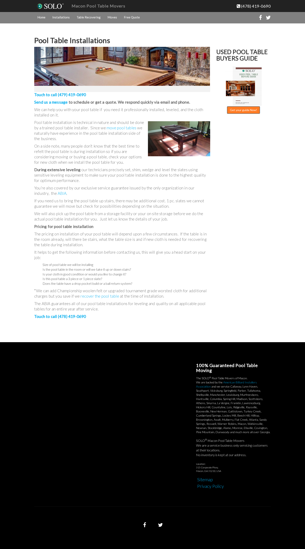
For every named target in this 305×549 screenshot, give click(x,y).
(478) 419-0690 (255, 6)
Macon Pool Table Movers (98, 5)
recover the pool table (100, 296)
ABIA (62, 193)
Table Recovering (89, 17)
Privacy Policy (210, 486)
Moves (112, 17)
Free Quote (132, 17)
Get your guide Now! (243, 110)
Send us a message (51, 102)
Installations (61, 17)
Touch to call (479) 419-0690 (60, 94)
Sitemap (205, 479)
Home (41, 17)
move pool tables (121, 127)
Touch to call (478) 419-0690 (60, 316)
